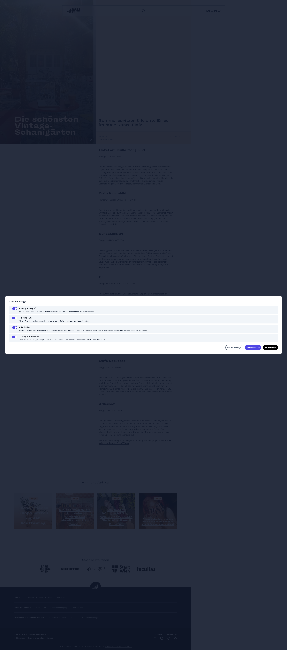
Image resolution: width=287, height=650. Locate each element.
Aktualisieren (270, 347)
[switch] (14, 308)
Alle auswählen (253, 347)
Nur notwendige (234, 347)
